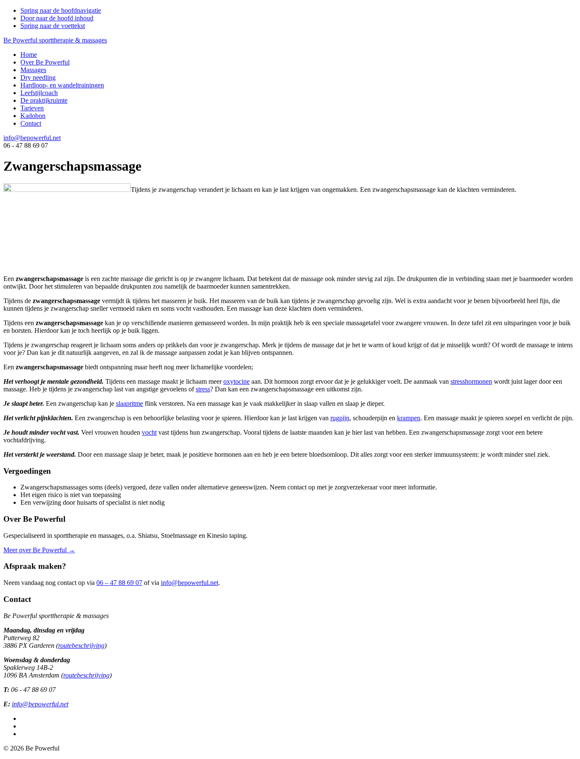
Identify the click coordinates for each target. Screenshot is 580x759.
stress (203, 389)
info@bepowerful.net (32, 137)
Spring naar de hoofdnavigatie (60, 10)
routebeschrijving (81, 645)
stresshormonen (471, 381)
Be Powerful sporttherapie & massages (55, 40)
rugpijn (339, 418)
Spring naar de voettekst (52, 25)
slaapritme (129, 403)
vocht (149, 432)
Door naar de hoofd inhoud (56, 18)
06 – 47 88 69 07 (119, 582)
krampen (408, 418)
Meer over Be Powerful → (39, 550)
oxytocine (236, 381)
